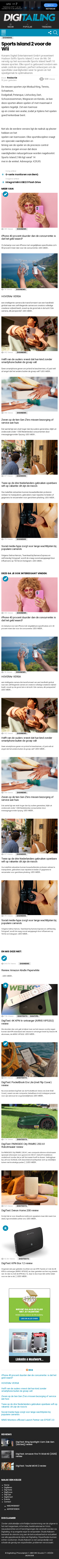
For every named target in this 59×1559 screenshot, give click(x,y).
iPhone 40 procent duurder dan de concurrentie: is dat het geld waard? (28, 237)
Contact (7, 1502)
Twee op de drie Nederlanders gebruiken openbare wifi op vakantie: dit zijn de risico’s (29, 484)
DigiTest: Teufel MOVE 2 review (31, 1465)
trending (46, 27)
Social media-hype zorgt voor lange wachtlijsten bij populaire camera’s (28, 548)
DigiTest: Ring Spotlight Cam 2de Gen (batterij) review (35, 1443)
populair (5, 985)
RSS (31, 1370)
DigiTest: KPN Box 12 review (16, 1263)
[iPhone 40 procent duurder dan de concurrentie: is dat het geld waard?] (29, 210)
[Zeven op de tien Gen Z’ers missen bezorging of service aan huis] (29, 394)
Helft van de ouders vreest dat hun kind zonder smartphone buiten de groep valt (26, 361)
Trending (5, 194)
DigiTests (22, 1016)
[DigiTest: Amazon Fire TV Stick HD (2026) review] (7, 1454)
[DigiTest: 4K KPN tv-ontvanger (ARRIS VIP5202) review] (29, 999)
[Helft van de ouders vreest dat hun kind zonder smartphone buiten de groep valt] (29, 333)
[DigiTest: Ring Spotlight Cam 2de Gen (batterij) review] (7, 1442)
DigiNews (21, 229)
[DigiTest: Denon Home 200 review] (29, 1187)
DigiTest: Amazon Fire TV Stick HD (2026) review (36, 1455)
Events (7, 1499)
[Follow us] (49, 32)
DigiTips (34, 1016)
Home (6, 1485)
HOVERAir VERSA (11, 296)
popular (27, 27)
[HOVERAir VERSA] (29, 270)
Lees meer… (44, 248)
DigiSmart (8, 1497)
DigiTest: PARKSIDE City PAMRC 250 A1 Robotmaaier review (23, 1145)
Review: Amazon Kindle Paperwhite (20, 970)
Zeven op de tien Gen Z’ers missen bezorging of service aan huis (27, 421)
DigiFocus (8, 1492)
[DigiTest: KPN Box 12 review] (29, 1242)
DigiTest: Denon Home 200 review (19, 1210)
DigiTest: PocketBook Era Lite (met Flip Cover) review (26, 1084)
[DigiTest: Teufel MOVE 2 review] (7, 1466)
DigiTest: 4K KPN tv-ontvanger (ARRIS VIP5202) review (27, 1022)
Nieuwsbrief (13, 1506)
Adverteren (13, 1509)
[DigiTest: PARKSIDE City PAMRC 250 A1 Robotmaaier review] (29, 1121)
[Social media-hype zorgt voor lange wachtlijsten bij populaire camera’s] (29, 520)
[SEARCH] (55, 32)
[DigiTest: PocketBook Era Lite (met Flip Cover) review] (29, 1059)
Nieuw (11, 27)
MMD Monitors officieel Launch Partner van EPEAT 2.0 (27, 1420)
